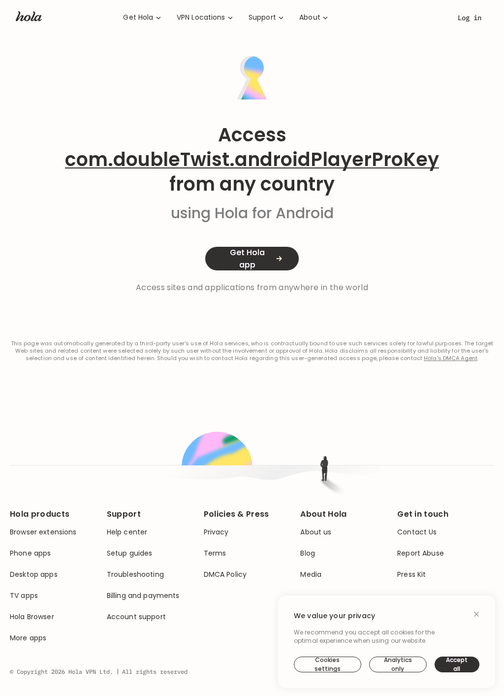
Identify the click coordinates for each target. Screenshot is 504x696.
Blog (307, 553)
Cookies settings (328, 664)
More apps (28, 638)
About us (315, 532)
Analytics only (398, 664)
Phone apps (30, 553)
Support (262, 17)
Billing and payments (143, 595)
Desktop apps (34, 574)
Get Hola (138, 17)
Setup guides (130, 553)
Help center (127, 532)
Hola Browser (32, 617)
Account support (136, 617)
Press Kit (411, 574)
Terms (215, 553)
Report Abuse (420, 553)
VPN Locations (201, 17)
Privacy (216, 532)
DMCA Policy (225, 574)
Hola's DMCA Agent (450, 358)
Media (310, 574)
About (309, 17)
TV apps (24, 595)
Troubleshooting (135, 574)
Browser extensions (43, 532)
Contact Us (417, 532)
